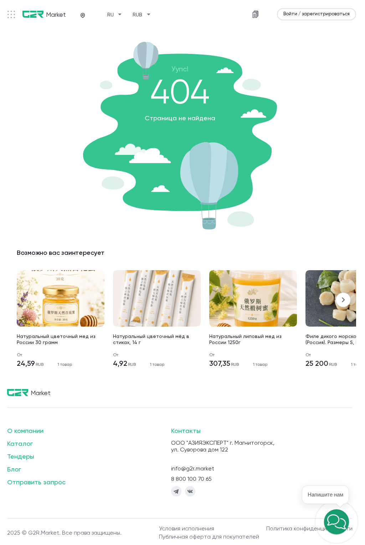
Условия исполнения (186, 529)
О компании (25, 431)
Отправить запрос (36, 482)
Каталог (20, 444)
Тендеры (20, 457)
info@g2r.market (192, 469)
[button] (336, 521)
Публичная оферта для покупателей (209, 537)
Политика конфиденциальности (309, 529)
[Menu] (11, 14)
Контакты (186, 431)
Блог (14, 469)
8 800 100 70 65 (191, 479)
